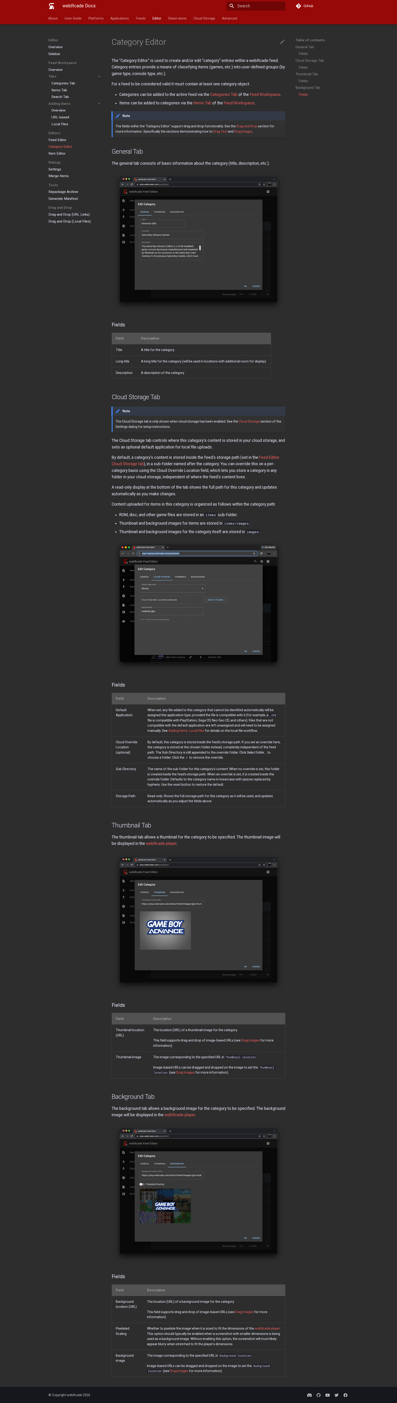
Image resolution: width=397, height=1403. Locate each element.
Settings (54, 169)
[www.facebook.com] (346, 1395)
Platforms (96, 18)
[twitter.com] (336, 1395)
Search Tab (60, 97)
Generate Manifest (63, 199)
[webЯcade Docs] (51, 6)
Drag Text (220, 131)
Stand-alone (177, 18)
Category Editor (60, 147)
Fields (303, 54)
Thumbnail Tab (306, 74)
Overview (55, 47)
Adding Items (59, 103)
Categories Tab (63, 83)
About (53, 18)
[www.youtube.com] (327, 1395)
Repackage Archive (63, 192)
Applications (120, 18)
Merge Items (58, 176)
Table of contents (310, 40)
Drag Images (243, 131)
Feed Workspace (265, 94)
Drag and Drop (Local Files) (69, 221)
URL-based (60, 117)
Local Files (59, 124)
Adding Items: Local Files (186, 730)
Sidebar (54, 54)
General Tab (304, 47)
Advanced (229, 18)
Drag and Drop (246, 126)
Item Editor (56, 153)
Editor (156, 18)
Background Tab (307, 88)
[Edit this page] (282, 42)
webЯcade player (161, 843)
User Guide (73, 18)
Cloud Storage (204, 18)
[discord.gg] (310, 1395)
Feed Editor (57, 140)
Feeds (141, 18)
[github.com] (319, 1395)
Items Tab (59, 90)
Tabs (52, 76)
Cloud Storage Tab (309, 60)
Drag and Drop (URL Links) (69, 214)
